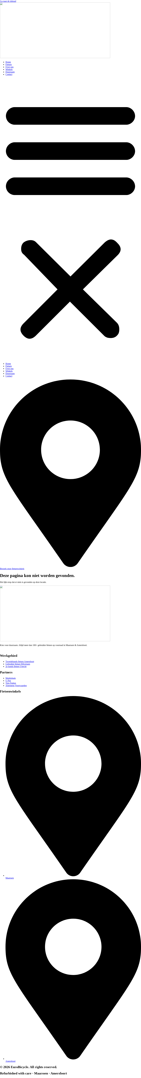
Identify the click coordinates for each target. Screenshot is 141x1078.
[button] (70, 219)
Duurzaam (10, 72)
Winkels (9, 69)
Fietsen (9, 64)
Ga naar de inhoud (8, 1)
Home (8, 62)
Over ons (9, 67)
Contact (9, 74)
